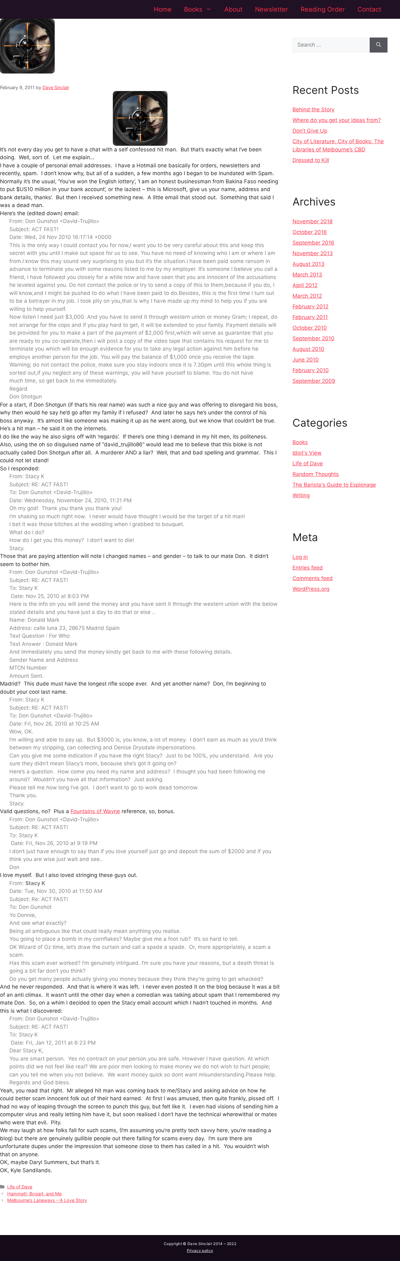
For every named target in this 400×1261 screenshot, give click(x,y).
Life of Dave (19, 1186)
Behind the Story (313, 109)
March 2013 (307, 274)
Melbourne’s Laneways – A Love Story (47, 1200)
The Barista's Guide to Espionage (334, 485)
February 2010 (310, 370)
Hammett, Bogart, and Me (34, 1193)
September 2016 (313, 243)
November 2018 (312, 221)
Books (193, 9)
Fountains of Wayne (95, 811)
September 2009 (313, 381)
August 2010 (308, 349)
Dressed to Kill (310, 160)
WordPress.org (310, 589)
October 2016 (309, 232)
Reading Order (323, 9)
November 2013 (312, 253)
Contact (369, 9)
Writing (301, 495)
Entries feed (307, 568)
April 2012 (305, 285)
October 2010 (309, 328)
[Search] (379, 45)
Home (163, 9)
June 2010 (305, 360)
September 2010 (313, 338)
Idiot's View (307, 453)
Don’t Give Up (309, 131)
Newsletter (271, 9)
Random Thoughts (315, 474)
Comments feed (312, 578)
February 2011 (310, 317)
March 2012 (307, 296)
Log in (300, 557)
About (233, 9)
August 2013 (308, 264)
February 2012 (310, 306)
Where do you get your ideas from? (336, 120)
